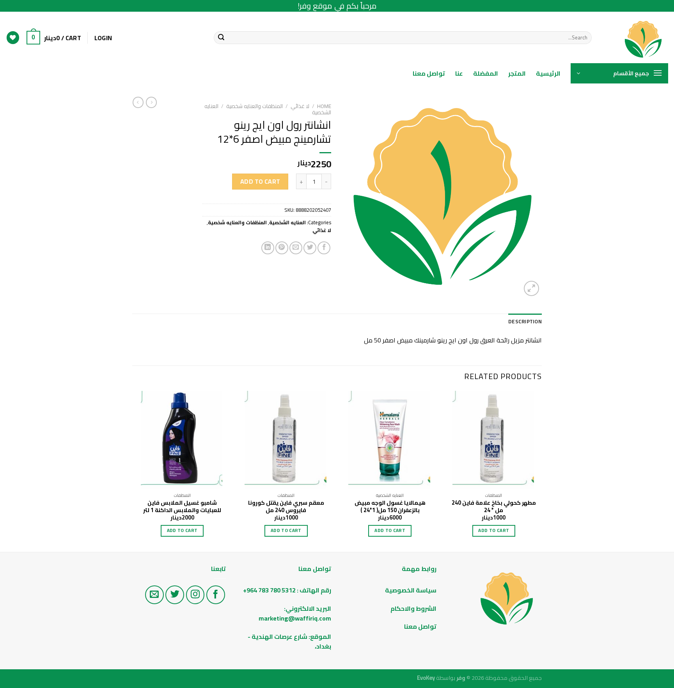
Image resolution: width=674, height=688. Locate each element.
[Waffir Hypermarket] (635, 37)
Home (324, 106)
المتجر (517, 73)
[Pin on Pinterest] (281, 247)
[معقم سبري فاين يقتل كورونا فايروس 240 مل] (286, 440)
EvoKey (426, 677)
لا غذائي (300, 106)
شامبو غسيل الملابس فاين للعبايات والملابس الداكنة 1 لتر (182, 506)
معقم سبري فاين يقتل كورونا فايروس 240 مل (286, 506)
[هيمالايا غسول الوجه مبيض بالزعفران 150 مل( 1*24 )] (390, 440)
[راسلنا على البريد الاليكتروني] (154, 594)
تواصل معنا (429, 73)
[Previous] (541, 470)
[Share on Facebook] (323, 247)
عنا (459, 73)
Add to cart (260, 181)
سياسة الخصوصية (410, 590)
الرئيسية (548, 73)
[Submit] (221, 37)
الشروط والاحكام (412, 608)
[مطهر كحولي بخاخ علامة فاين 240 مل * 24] (494, 440)
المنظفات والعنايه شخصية (254, 106)
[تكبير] (531, 288)
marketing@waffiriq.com (295, 618)
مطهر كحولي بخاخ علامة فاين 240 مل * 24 (494, 506)
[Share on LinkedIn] (267, 247)
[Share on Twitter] (309, 247)
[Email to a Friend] (295, 247)
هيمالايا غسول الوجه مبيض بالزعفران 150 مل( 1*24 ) (390, 506)
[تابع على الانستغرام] (195, 594)
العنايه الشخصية (287, 222)
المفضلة (485, 73)
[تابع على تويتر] (174, 594)
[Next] (134, 470)
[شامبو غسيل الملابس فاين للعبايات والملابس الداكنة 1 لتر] (182, 440)
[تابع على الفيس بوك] (215, 594)
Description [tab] (525, 321)
